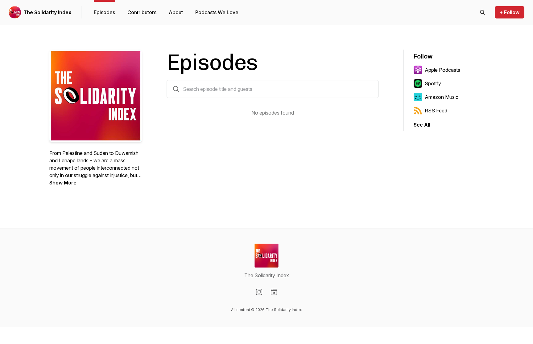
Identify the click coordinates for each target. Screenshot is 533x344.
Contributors (141, 12)
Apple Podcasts (442, 70)
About (176, 12)
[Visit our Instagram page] (259, 292)
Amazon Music (441, 97)
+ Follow (509, 12)
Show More (62, 183)
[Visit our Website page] (274, 292)
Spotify (433, 83)
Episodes (104, 12)
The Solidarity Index (47, 12)
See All (422, 125)
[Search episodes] (482, 12)
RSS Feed (436, 110)
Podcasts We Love (216, 12)
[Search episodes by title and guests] (176, 89)
